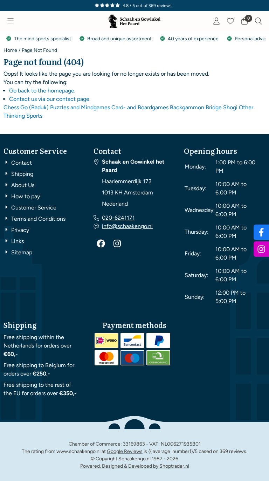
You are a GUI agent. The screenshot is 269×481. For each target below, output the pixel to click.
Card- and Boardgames (139, 107)
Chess (11, 107)
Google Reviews (125, 451)
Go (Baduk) (34, 107)
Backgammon (187, 107)
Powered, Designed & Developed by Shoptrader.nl (134, 466)
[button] (11, 21)
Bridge (214, 107)
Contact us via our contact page (49, 99)
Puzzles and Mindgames (80, 107)
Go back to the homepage (41, 90)
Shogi (230, 107)
